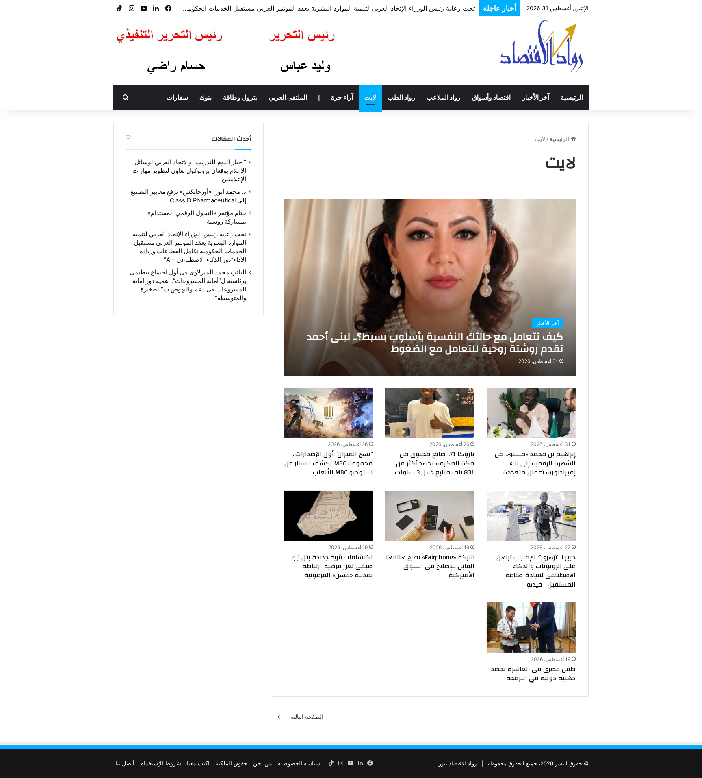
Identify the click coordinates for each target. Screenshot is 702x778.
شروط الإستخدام (160, 763)
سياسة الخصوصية (299, 763)
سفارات (177, 97)
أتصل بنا (124, 763)
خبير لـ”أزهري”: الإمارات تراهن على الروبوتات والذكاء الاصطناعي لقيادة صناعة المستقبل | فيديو (536, 571)
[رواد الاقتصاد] (542, 46)
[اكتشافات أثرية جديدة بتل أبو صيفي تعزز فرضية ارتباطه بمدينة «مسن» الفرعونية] (328, 516)
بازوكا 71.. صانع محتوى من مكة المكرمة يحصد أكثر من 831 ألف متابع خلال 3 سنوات (434, 463)
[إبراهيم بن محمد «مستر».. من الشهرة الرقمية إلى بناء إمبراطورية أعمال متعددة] (531, 413)
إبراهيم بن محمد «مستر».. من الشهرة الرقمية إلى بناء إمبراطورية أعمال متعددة (535, 463)
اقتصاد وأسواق (491, 97)
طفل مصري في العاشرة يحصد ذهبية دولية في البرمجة (533, 673)
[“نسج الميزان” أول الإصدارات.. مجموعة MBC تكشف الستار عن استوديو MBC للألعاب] (328, 413)
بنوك (205, 97)
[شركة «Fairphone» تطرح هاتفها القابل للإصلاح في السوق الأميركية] (429, 516)
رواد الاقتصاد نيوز (458, 763)
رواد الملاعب (444, 97)
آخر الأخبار (535, 97)
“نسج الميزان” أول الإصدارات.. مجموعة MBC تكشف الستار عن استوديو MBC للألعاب (328, 463)
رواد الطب (401, 97)
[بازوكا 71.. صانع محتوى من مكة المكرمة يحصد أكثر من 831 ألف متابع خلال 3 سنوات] (429, 413)
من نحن (262, 763)
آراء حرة (342, 97)
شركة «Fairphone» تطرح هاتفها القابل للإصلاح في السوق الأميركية (430, 566)
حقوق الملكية (231, 763)
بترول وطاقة (240, 97)
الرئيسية (572, 97)
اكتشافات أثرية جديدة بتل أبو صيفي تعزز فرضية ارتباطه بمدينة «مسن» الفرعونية (332, 566)
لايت (370, 97)
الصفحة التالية (306, 716)
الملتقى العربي (288, 97)
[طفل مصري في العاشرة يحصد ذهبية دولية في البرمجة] (531, 627)
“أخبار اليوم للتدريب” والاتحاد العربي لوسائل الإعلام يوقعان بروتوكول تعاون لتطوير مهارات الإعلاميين (189, 171)
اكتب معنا (198, 763)
